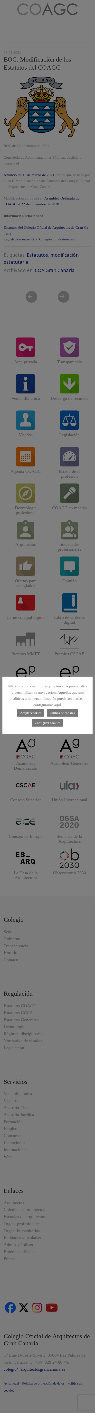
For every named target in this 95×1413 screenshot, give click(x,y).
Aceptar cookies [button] (30, 713)
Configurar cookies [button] (47, 723)
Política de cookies (62, 713)
